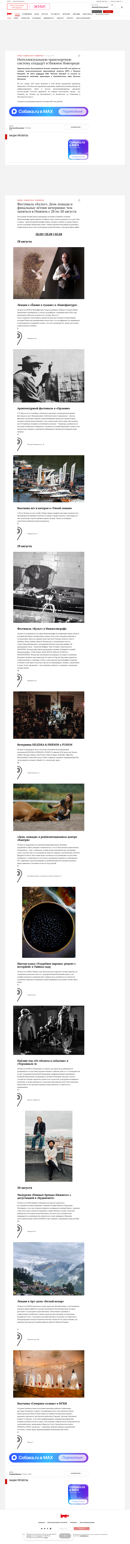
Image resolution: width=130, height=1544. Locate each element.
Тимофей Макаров (15, 1474)
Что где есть (55, 14)
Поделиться (38, 56)
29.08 (48, 234)
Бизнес (16, 18)
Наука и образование (83, 18)
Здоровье (76, 14)
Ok (65, 1536)
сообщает (40, 74)
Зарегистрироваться (18, 1)
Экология (66, 14)
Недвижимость (49, 18)
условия (28, 1536)
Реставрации (36, 18)
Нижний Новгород (101, 1)
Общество (60, 18)
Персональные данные (87, 1522)
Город (17, 14)
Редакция (41, 1522)
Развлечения (27, 14)
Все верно (108, 11)
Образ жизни (88, 14)
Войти (9, 1)
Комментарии (75, 127)
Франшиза (73, 1522)
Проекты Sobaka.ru (116, 1)
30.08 (58, 234)
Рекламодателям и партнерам (57, 1522)
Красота (45, 14)
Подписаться (28, 56)
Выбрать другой (96, 11)
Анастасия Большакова (16, 128)
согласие (39, 1536)
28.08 (39, 234)
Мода (36, 14)
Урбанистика (25, 18)
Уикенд (20, 200)
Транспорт (69, 18)
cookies (46, 1537)
